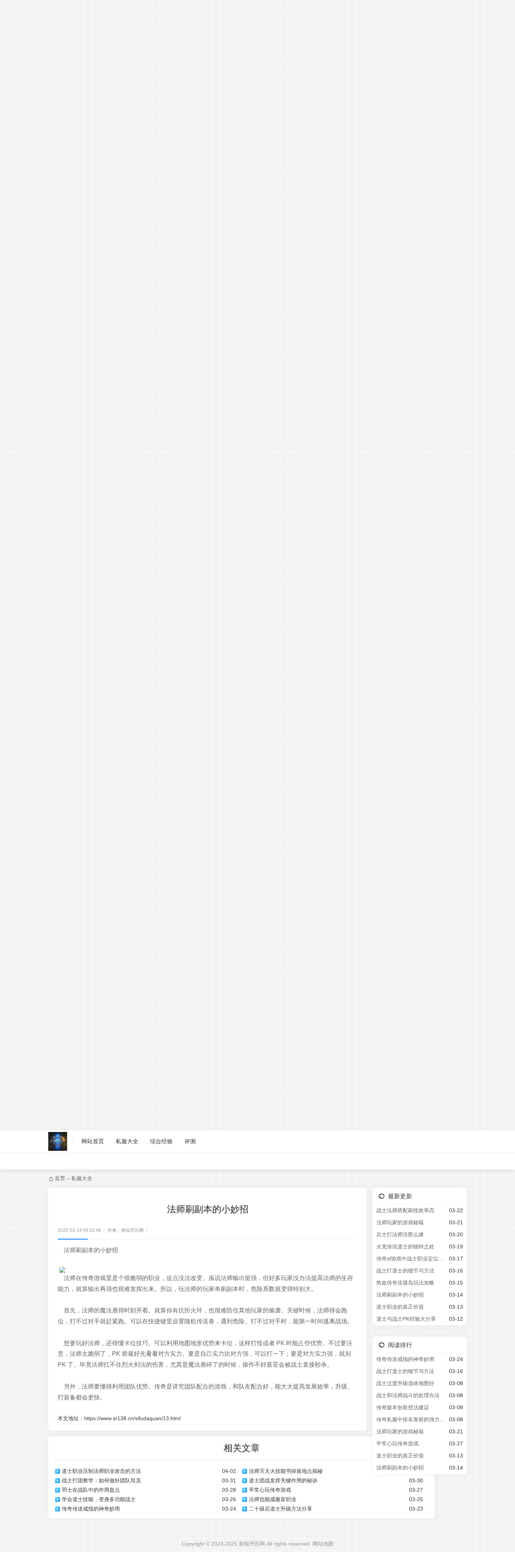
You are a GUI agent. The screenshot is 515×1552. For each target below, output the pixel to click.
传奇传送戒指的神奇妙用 (91, 1509)
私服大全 (127, 1141)
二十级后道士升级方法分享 (280, 1509)
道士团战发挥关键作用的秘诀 (283, 1480)
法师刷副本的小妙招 (400, 1295)
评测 (190, 1141)
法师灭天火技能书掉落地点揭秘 (286, 1471)
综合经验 (161, 1141)
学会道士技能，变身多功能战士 (99, 1499)
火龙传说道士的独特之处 (405, 1246)
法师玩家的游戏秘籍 (400, 1222)
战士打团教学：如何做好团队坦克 (101, 1480)
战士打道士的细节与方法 (405, 1271)
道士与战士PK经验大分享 (406, 1319)
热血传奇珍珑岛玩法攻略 (405, 1283)
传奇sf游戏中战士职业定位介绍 (411, 1259)
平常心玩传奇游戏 (270, 1490)
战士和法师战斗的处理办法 (408, 1395)
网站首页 (92, 1141)
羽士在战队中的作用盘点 (91, 1490)
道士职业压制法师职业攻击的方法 (101, 1471)
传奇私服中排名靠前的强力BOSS (411, 1419)
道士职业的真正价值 (400, 1307)
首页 (60, 1178)
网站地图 (323, 1544)
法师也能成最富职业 (272, 1499)
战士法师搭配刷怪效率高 (405, 1210)
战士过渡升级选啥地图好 (405, 1383)
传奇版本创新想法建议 (402, 1407)
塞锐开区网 (252, 1544)
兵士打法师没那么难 (400, 1234)
